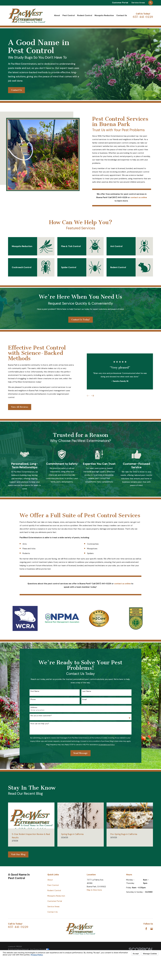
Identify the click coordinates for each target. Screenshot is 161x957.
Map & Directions (94, 890)
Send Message (80, 753)
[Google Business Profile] (151, 928)
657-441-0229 (143, 17)
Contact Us (16, 90)
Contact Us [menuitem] (121, 15)
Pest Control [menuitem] (69, 15)
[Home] (27, 15)
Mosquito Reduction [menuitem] (104, 15)
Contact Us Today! (80, 319)
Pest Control (53, 885)
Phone (33, 699)
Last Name (86, 691)
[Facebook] (146, 928)
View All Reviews (19, 407)
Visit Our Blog (18, 854)
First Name (34, 691)
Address (33, 707)
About (50, 880)
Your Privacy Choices (38, 949)
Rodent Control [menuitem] (84, 15)
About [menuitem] (57, 15)
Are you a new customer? (41, 716)
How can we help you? (39, 724)
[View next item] (92, 395)
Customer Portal (120, 2)
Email (84, 699)
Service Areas (138, 2)
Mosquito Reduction (56, 896)
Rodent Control (54, 890)
